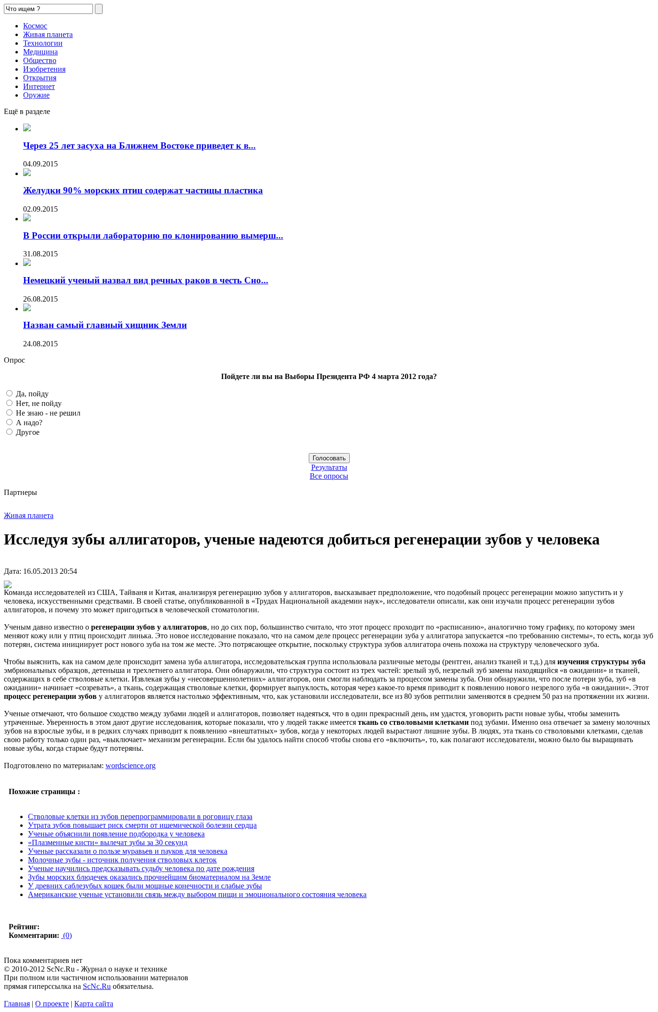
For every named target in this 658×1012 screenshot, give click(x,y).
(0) (66, 935)
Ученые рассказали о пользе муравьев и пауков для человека (127, 851)
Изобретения (44, 69)
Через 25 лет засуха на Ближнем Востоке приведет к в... (139, 145)
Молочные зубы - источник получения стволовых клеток (122, 860)
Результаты (329, 467)
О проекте (52, 1003)
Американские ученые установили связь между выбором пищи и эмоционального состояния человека (197, 894)
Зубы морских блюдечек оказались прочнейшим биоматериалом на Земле (149, 877)
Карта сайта (93, 1003)
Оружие (36, 95)
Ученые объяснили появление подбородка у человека (116, 834)
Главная (17, 1003)
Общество (39, 60)
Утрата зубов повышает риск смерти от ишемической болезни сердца (142, 825)
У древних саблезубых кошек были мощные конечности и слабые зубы (145, 886)
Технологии (43, 43)
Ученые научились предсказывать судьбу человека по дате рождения (141, 868)
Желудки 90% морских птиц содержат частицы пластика (143, 190)
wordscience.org (130, 765)
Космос (35, 26)
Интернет (39, 86)
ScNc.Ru (97, 986)
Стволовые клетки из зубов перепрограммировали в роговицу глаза (140, 816)
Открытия (39, 78)
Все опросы (329, 476)
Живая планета (48, 34)
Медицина (40, 52)
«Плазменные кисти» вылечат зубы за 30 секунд (107, 842)
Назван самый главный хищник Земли (105, 325)
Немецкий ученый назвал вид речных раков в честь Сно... (145, 280)
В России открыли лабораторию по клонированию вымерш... (153, 235)
